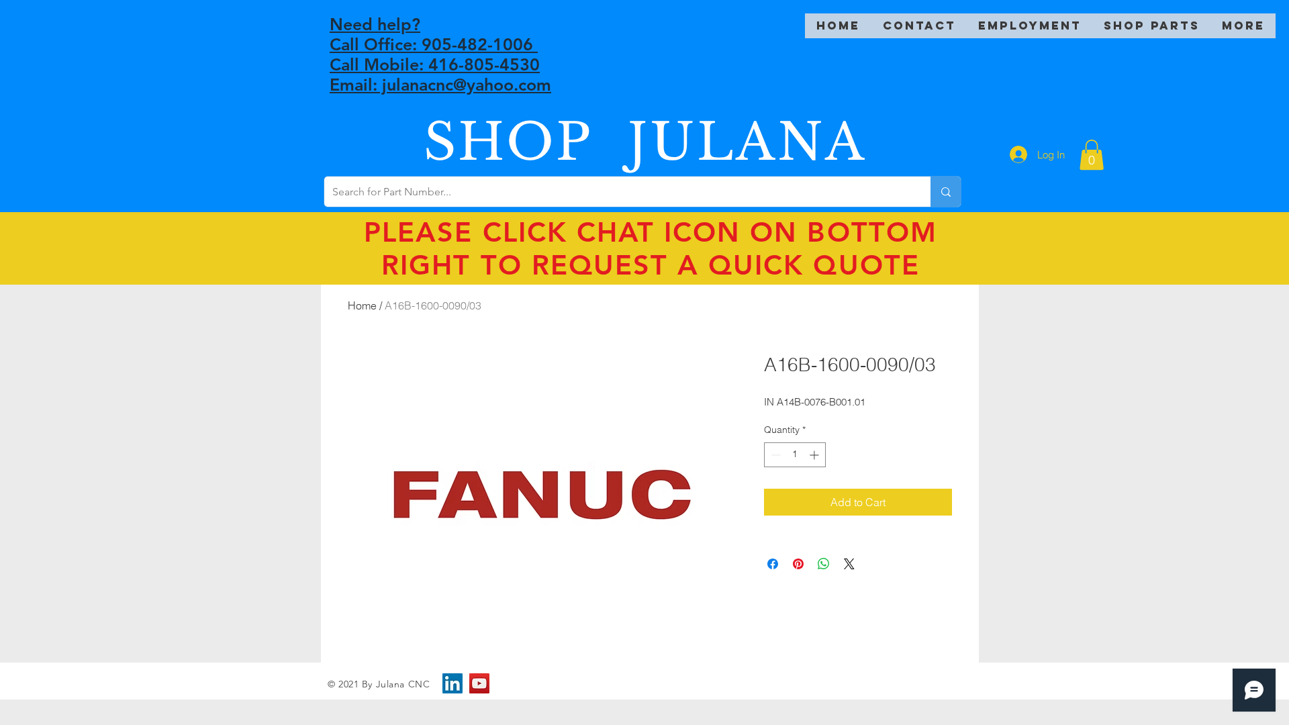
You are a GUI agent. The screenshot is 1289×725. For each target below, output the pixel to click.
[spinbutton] (795, 455)
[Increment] (815, 455)
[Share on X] (849, 564)
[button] (1091, 155)
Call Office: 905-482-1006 (434, 44)
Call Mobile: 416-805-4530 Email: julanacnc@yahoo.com (440, 74)
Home (362, 305)
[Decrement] (774, 455)
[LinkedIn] (452, 683)
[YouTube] (479, 683)
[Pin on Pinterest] (798, 564)
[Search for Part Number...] (945, 192)
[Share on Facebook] (773, 564)
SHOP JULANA (645, 142)
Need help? (375, 24)
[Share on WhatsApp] (824, 564)
